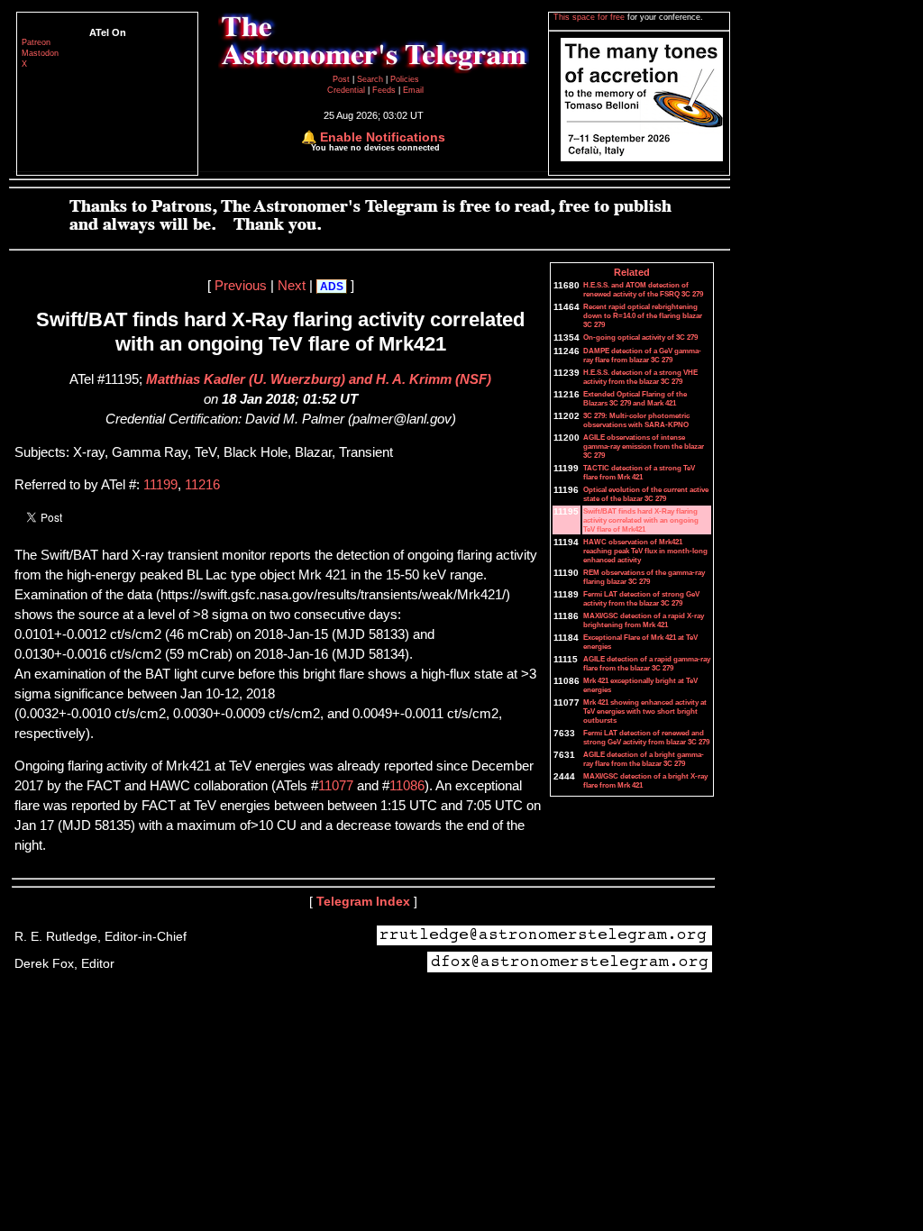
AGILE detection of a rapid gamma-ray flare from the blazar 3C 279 (646, 663)
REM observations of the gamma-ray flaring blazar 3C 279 (644, 577)
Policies (404, 79)
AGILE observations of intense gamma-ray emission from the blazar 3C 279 (643, 446)
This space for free (590, 17)
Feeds (384, 90)
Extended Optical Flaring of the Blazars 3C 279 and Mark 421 (635, 398)
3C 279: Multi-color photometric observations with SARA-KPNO (636, 420)
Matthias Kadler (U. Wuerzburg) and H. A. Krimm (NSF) (318, 379)
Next (292, 285)
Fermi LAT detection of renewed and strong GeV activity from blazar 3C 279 (646, 737)
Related (632, 272)
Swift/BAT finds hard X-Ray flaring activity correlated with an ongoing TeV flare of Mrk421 (641, 519)
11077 (335, 786)
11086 (407, 786)
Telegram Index (363, 901)
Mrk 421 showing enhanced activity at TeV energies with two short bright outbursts (645, 711)
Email (413, 90)
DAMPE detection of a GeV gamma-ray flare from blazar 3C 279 (642, 355)
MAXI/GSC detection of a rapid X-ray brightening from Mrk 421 (643, 620)
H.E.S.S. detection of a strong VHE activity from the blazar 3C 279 (640, 377)
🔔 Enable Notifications (373, 137)
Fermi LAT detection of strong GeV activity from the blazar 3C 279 (641, 598)
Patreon (36, 42)
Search (371, 79)
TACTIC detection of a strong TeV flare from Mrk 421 (639, 472)
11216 (202, 485)
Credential (347, 90)
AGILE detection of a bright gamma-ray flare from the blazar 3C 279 (643, 759)
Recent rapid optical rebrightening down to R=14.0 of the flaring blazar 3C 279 (642, 315)
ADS (331, 286)
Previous (241, 285)
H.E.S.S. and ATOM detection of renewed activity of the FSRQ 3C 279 (643, 289)
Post (342, 79)
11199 (160, 485)
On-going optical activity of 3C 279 (640, 337)
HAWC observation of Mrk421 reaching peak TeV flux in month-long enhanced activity (645, 550)
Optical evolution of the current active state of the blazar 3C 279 (645, 494)
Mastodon (40, 53)
